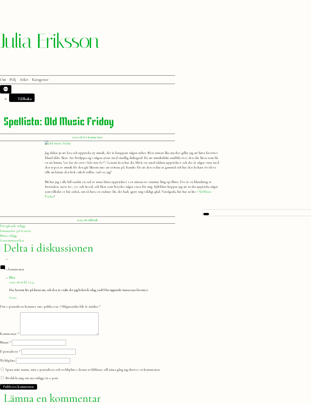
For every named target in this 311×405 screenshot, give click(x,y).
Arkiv (24, 79)
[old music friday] (58, 143)
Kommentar (9, 334)
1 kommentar (94, 137)
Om (3, 79)
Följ (13, 79)
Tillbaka (25, 98)
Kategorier (40, 79)
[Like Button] (206, 214)
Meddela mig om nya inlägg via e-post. (32, 378)
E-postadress (10, 351)
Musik (94, 220)
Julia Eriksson (49, 41)
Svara (12, 298)
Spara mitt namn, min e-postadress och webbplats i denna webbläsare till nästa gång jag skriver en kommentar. (82, 370)
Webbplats (7, 360)
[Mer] (5, 89)
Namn (5, 342)
